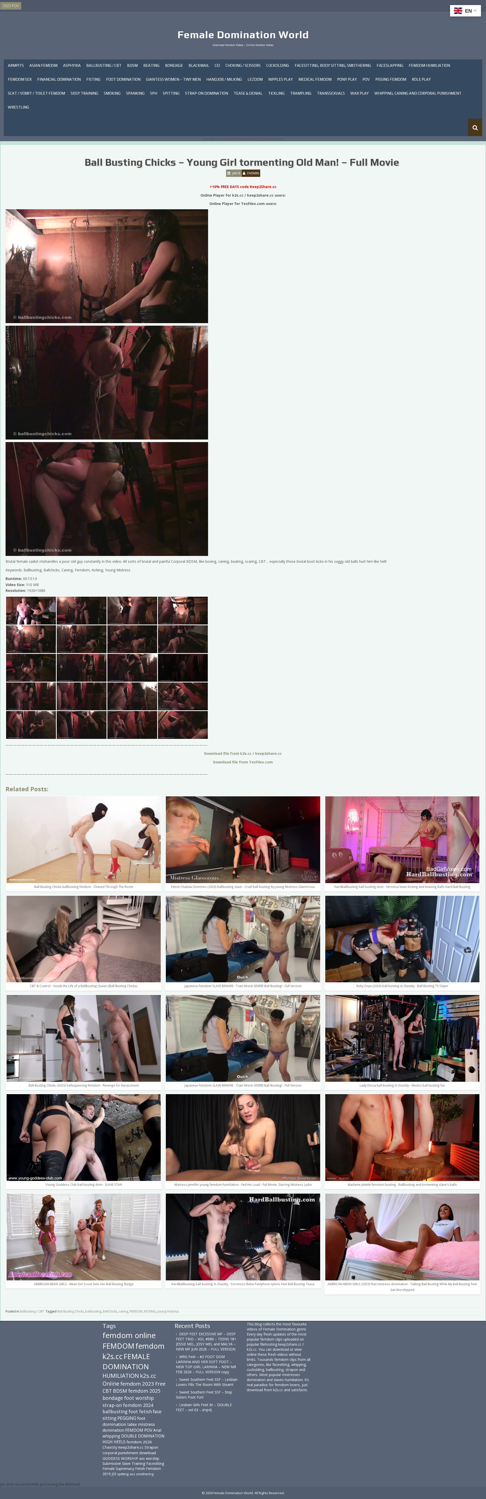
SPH (153, 93)
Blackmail (199, 65)
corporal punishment (120, 1452)
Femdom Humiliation (429, 65)
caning (123, 1311)
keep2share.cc (131, 1447)
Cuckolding (277, 65)
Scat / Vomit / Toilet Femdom (36, 93)
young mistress (168, 1311)
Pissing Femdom (390, 79)
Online (111, 1383)
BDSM (132, 65)
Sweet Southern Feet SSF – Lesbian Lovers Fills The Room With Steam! (206, 1382)
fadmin (253, 173)
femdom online (129, 1335)
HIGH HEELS (114, 1442)
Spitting (171, 93)
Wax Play (359, 93)
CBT (107, 1390)
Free (160, 1383)
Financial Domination (59, 79)
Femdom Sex (20, 79)
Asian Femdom (43, 65)
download (147, 1452)
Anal (157, 1430)
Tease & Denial (248, 93)
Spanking (135, 93)
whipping (111, 1436)
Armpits (16, 65)
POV (366, 79)
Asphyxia (72, 65)
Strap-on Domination (206, 93)
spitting (123, 1474)
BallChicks (110, 1311)
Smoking (112, 93)
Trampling (300, 93)
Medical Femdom (315, 79)
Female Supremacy (118, 1468)
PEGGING (126, 1418)
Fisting (93, 79)
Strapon (151, 1447)
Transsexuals (331, 93)
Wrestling (18, 107)
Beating (151, 65)
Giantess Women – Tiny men (173, 79)
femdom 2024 (138, 1405)
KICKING (150, 1311)
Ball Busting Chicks (70, 1311)
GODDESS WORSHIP (120, 1458)
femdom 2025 (144, 1390)
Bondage (174, 65)
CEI (217, 65)
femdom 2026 (139, 1441)
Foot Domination (123, 79)
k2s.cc (148, 1376)
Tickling (276, 93)
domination (113, 1430)
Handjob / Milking (224, 79)
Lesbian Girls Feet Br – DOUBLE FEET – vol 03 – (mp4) (204, 1407)
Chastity (110, 1447)
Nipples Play (280, 79)
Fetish (140, 1468)
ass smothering (142, 1474)
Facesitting (155, 1463)
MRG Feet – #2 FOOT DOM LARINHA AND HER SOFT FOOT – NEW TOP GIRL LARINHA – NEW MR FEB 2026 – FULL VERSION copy (206, 1364)
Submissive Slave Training (124, 1463)
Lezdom (255, 79)
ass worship (149, 1458)
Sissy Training (84, 93)
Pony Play (347, 79)
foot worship (139, 1398)
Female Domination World (243, 34)
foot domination (124, 1421)
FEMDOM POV (138, 1430)
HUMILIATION (121, 1376)
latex (132, 1424)
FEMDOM (136, 1311)
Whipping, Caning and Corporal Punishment (417, 93)
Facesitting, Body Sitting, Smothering (333, 65)
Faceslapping (390, 65)
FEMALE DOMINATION (126, 1361)
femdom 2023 (137, 1383)
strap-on (112, 1405)
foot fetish (140, 1411)
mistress (146, 1424)
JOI (114, 1473)
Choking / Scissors (243, 65)
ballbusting (93, 1311)
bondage (113, 1397)
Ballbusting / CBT (104, 65)
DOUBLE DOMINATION (143, 1436)
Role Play (421, 79)
